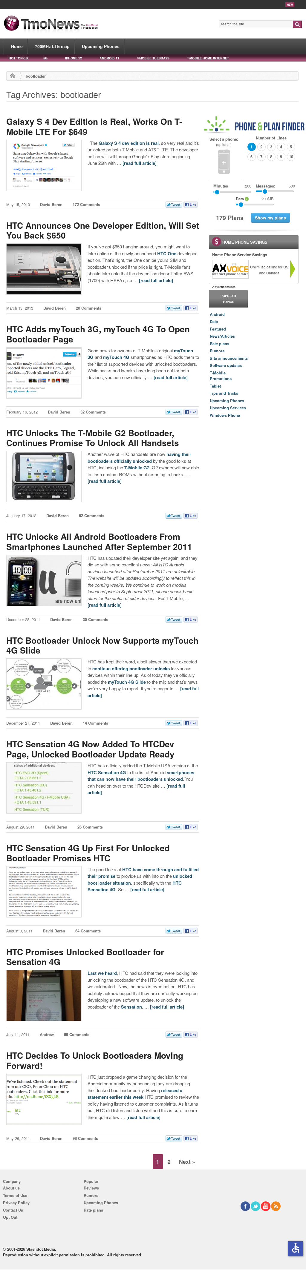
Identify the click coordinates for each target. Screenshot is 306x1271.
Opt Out (10, 1217)
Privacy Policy (16, 1202)
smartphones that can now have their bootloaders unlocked (141, 776)
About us (11, 1188)
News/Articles (222, 336)
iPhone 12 (73, 58)
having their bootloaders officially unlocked (139, 457)
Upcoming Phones (101, 46)
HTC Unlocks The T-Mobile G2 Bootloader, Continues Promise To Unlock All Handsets (92, 438)
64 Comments (88, 931)
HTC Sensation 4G (107, 772)
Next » (187, 1161)
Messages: (275, 186)
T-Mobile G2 (136, 467)
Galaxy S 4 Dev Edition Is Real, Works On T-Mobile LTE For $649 (94, 126)
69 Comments (76, 1034)
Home (17, 46)
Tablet (215, 386)
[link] (230, 269)
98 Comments (85, 1138)
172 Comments (86, 204)
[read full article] (140, 163)
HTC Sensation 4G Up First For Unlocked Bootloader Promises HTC (88, 853)
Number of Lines (271, 138)
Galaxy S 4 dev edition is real (129, 143)
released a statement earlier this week (135, 1094)
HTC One (166, 253)
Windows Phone (225, 415)
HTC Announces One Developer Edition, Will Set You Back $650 (102, 230)
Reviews (91, 1188)
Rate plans (219, 343)
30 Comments (95, 619)
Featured (218, 329)
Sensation (131, 1006)
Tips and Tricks (224, 393)
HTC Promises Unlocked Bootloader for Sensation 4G (85, 957)
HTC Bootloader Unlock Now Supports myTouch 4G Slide (102, 645)
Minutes (220, 186)
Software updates (226, 365)
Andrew (47, 1034)
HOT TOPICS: (19, 58)
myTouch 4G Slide (127, 682)
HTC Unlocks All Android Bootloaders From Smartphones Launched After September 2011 (99, 541)
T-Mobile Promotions (221, 376)
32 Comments (93, 412)
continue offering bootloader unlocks (131, 668)
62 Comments (91, 515)
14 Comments (95, 723)
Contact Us (13, 1210)
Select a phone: (223, 141)
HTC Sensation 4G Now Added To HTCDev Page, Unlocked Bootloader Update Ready (90, 749)
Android (217, 314)
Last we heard (102, 973)
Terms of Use (15, 1195)
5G (45, 58)
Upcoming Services (228, 408)
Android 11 (109, 58)
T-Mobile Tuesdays (153, 58)
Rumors (217, 351)
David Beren (51, 204)
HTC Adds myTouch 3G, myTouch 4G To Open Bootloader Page (98, 334)
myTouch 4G (116, 357)
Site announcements (229, 358)
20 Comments (88, 308)
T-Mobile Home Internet (208, 58)
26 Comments (90, 827)
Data (214, 321)
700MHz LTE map (52, 46)
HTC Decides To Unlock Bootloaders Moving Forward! (94, 1060)
